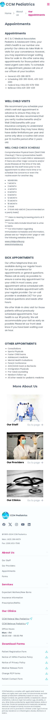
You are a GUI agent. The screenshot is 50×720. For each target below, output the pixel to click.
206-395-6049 (26, 79)
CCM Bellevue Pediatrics (14, 623)
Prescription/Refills (11, 603)
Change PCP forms (11, 673)
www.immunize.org (14, 244)
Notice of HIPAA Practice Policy (17, 657)
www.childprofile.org (14, 241)
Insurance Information (12, 597)
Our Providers (8, 565)
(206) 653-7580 (13, 543)
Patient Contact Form (12, 679)
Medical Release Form (12, 668)
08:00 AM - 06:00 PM (12, 635)
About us (19, 13)
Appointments (8, 571)
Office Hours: (8, 629)
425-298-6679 (23, 76)
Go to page (33, 424)
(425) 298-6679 (14, 539)
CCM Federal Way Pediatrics (15, 619)
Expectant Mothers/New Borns (16, 592)
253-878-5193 (32, 85)
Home (8, 13)
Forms (5, 576)
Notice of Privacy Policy (13, 662)
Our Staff (6, 560)
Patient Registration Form (14, 651)
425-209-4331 (28, 87)
